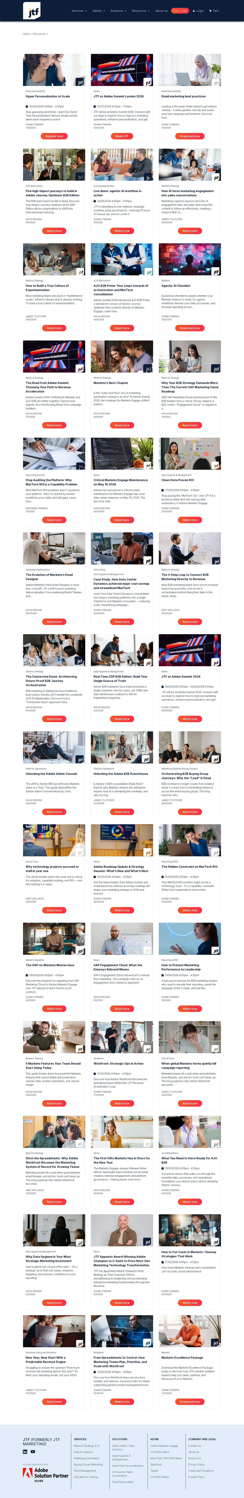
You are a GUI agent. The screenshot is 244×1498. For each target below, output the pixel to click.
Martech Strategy (170, 186)
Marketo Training (34, 1058)
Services (78, 10)
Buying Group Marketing (88, 1464)
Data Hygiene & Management (176, 475)
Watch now (124, 231)
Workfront (99, 1058)
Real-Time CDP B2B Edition (166, 1458)
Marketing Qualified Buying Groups (179, 768)
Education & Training (86, 1476)
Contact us (194, 1445)
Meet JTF (124, 136)
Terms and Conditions (201, 1470)
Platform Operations (36, 768)
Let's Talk (180, 10)
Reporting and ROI (35, 475)
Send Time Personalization (127, 1465)
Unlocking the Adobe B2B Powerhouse (121, 774)
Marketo (165, 280)
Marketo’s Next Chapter (111, 383)
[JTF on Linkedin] (25, 1451)
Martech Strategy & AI (86, 1445)
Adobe (97, 10)
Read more (56, 231)
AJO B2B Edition (34, 186)
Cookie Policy (196, 1476)
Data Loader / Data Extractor (123, 1447)
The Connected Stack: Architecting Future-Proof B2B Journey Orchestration (51, 681)
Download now (192, 136)
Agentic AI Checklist (175, 285)
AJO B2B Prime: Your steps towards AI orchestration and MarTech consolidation (121, 290)
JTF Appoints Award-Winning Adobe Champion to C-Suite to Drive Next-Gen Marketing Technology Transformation (122, 1261)
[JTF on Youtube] (33, 1451)
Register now (56, 136)
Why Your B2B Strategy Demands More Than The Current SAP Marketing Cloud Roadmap (189, 387)
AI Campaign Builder (104, 186)
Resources (139, 10)
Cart (215, 10)
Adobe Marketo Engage (164, 1445)
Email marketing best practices (183, 96)
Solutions (117, 10)
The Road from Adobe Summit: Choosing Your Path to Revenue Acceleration (48, 387)
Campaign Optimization (38, 569)
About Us (162, 10)
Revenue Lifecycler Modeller (41, 1352)
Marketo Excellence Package (182, 1357)
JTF (41, 1441)
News (97, 91)
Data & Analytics (83, 1452)
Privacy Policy (196, 1464)
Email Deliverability (35, 91)
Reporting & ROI (169, 861)
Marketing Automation (86, 1458)
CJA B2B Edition (159, 1476)
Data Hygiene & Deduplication (121, 1457)
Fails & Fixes (32, 861)
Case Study (100, 569)
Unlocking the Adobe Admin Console (51, 774)
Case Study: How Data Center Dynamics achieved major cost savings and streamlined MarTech (121, 584)
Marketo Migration (35, 960)
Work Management (85, 1470)
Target (154, 1470)
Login (200, 10)
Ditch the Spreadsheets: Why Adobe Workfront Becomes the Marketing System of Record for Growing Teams (52, 1162)
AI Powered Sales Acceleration (122, 1473)
